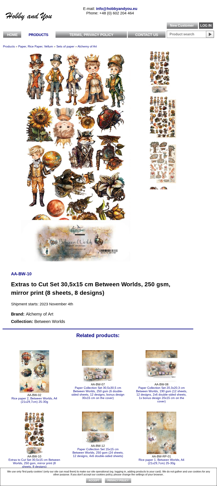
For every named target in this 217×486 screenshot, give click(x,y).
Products (38, 35)
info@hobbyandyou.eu (116, 9)
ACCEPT (94, 480)
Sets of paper (65, 46)
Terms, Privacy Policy (91, 35)
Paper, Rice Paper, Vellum (35, 46)
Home (12, 35)
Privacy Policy (118, 480)
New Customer (182, 25)
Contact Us (146, 35)
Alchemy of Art (87, 46)
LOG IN (206, 25)
